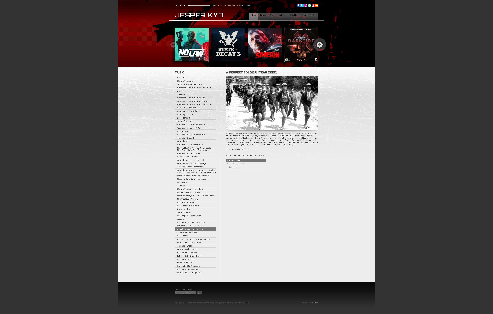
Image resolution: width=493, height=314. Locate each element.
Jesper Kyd (199, 15)
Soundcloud (316, 5)
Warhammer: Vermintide (188, 153)
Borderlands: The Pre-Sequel (190, 160)
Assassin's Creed (184, 246)
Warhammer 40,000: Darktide (191, 98)
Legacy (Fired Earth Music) (189, 216)
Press (303, 15)
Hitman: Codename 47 (187, 269)
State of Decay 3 (185, 81)
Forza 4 (180, 219)
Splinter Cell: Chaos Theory (189, 256)
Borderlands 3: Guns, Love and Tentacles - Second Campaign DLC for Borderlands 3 (196, 171)
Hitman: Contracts (185, 259)
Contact (313, 15)
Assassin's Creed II (185, 138)
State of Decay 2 (185, 121)
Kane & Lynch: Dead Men (188, 249)
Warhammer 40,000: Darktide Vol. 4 (194, 88)
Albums (282, 15)
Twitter (302, 5)
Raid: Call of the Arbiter (188, 108)
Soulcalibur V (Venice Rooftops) (191, 226)
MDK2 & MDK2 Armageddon (189, 272)
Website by (310, 303)
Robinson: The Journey (187, 157)
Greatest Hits (183, 209)
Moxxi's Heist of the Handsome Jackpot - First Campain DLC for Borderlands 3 (196, 149)
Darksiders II (182, 131)
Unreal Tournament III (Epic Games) (193, 239)
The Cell (181, 186)
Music (253, 15)
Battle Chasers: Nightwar (189, 192)
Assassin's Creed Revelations (190, 144)
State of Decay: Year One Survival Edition (196, 196)
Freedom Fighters (185, 262)
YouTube (313, 5)
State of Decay (184, 212)
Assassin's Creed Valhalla (188, 111)
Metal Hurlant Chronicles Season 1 (192, 179)
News (263, 15)
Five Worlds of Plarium (187, 199)
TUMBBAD (181, 94)
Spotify (309, 5)
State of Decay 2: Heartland (190, 189)
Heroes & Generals (185, 202)
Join (199, 293)
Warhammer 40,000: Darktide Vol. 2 (194, 101)
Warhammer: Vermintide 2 (189, 128)
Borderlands (182, 236)
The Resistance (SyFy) (187, 232)
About (272, 15)
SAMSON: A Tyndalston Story (190, 84)
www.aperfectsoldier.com (238, 149)
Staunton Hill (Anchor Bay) (189, 242)
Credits (293, 15)
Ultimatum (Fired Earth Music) (191, 222)
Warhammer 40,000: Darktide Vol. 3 (194, 104)
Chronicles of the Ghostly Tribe (191, 134)
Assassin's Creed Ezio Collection (192, 124)
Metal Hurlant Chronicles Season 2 (193, 176)
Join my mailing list (183, 289)
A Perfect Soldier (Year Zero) (190, 229)
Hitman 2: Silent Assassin (188, 266)
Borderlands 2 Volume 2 (188, 206)
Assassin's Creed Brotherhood (191, 167)
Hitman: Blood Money (187, 252)
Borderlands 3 (183, 118)
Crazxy (180, 91)
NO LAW (181, 78)
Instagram (305, 5)
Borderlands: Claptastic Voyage (191, 163)
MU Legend (182, 182)
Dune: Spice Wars (185, 114)
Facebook (298, 5)
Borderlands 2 (183, 141)
